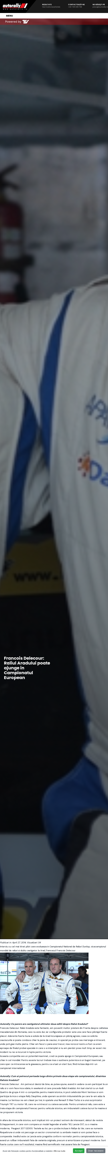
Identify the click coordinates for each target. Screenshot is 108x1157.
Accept (79, 1150)
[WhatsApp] (49, 21)
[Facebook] (38, 21)
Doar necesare (96, 1150)
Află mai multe (59, 1151)
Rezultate (51, 5)
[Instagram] (43, 21)
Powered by (13, 21)
